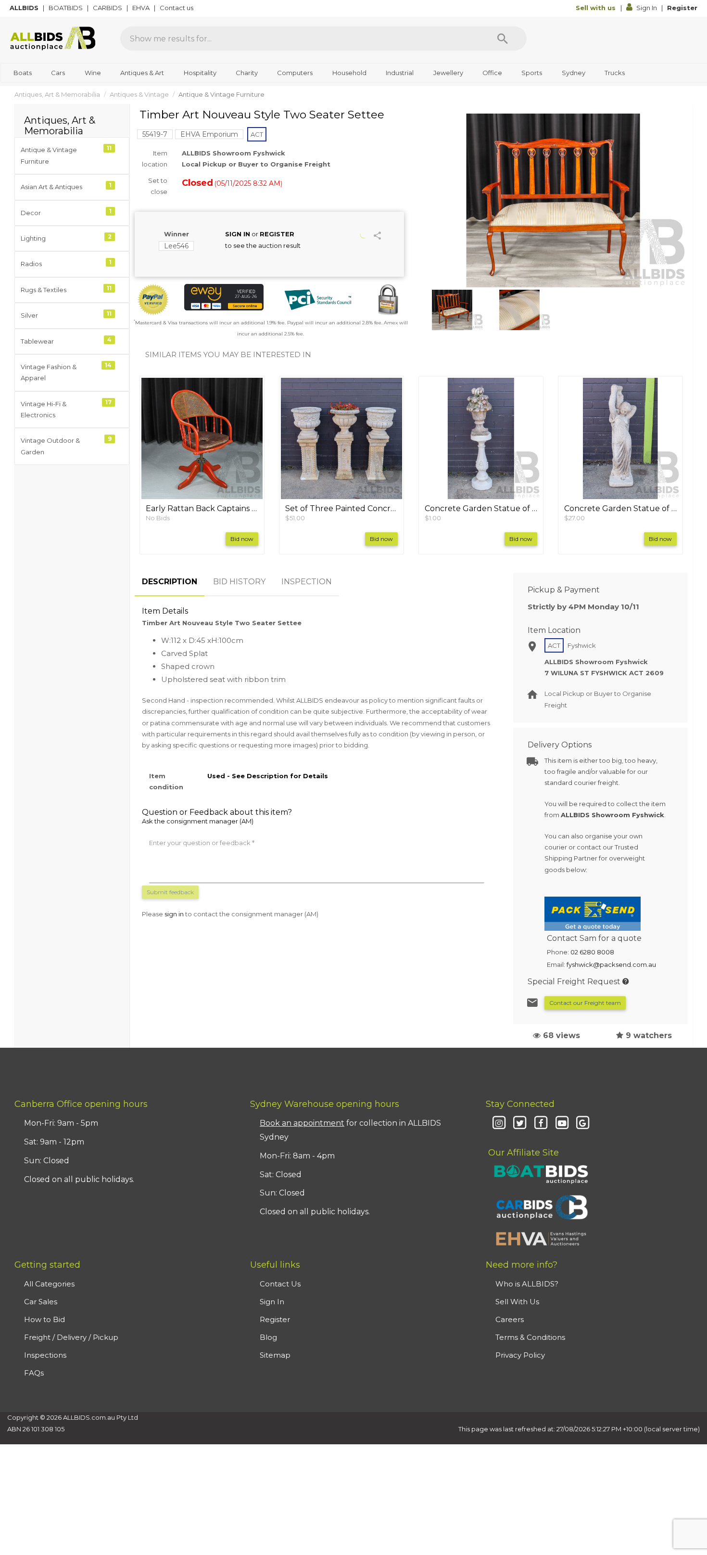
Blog (268, 1337)
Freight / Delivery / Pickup (71, 1337)
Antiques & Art (142, 73)
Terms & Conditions (530, 1337)
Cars (58, 73)
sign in (174, 914)
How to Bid (44, 1319)
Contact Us (280, 1283)
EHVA (141, 8)
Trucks (615, 73)
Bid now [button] (241, 538)
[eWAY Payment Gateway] (224, 297)
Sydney (573, 73)
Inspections (45, 1355)
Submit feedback (170, 892)
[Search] (503, 38)
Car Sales (40, 1301)
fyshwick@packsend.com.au (611, 964)
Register (682, 8)
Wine (93, 73)
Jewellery (448, 73)
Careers (509, 1319)
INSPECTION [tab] (306, 581)
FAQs (34, 1372)
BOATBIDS (66, 8)
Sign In (646, 8)
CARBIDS (108, 8)
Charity (247, 73)
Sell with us (597, 8)
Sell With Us (517, 1301)
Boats (22, 73)
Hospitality (200, 73)
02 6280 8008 (592, 952)
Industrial (400, 73)
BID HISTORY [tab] (239, 581)
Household (349, 73)
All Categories (49, 1283)
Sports (531, 73)
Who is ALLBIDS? (526, 1283)
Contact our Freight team (585, 1002)
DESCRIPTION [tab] (169, 581)
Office (492, 73)
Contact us (177, 8)
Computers (295, 73)
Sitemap (275, 1355)
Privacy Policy (520, 1355)
